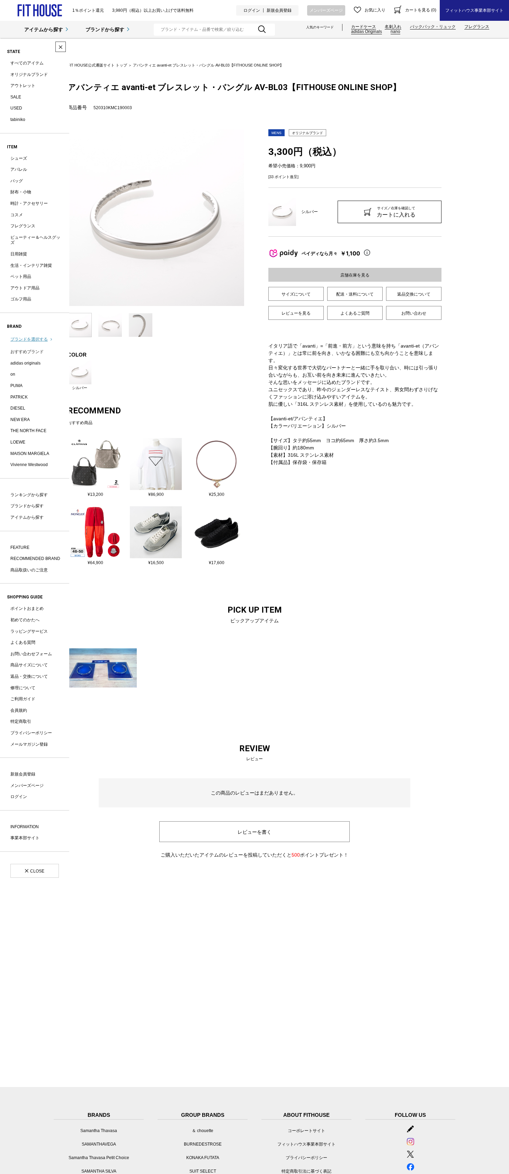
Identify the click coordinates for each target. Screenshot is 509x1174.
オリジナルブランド (29, 74)
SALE (15, 97)
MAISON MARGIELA (29, 453)
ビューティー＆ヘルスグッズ (35, 240)
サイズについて (296, 294)
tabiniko (17, 119)
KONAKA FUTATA (202, 1157)
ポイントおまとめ (27, 608)
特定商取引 (20, 721)
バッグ (16, 180)
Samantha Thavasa (98, 1130)
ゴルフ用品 (20, 299)
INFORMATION (24, 826)
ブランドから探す (105, 29)
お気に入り (375, 10)
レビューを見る (296, 313)
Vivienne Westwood (29, 464)
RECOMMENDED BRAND (35, 558)
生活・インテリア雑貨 (31, 265)
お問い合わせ (413, 313)
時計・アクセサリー (29, 203)
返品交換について (413, 294)
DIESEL (17, 408)
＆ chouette (202, 1130)
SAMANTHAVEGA (99, 1144)
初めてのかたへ (24, 619)
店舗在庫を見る (354, 275)
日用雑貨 (18, 254)
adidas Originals (366, 31)
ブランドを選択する (29, 339)
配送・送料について (355, 294)
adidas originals (25, 363)
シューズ (18, 158)
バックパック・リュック (433, 26)
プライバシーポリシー (31, 732)
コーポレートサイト (306, 1130)
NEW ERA (20, 419)
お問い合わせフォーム (31, 653)
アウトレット (22, 85)
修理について (22, 687)
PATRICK (19, 397)
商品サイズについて (29, 665)
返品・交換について (29, 676)
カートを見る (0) (420, 10)
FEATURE (19, 547)
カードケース (363, 26)
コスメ (16, 214)
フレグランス (476, 26)
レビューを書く (254, 832)
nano (395, 31)
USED (16, 108)
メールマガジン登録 (29, 744)
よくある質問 (22, 642)
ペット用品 (20, 276)
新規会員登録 (279, 10)
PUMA (16, 385)
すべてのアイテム (27, 63)
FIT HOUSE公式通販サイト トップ (97, 65)
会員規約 (18, 710)
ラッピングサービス (29, 631)
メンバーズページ (326, 10)
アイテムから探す (43, 29)
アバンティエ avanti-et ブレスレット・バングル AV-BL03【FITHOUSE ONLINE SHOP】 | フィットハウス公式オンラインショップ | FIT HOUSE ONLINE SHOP (39, 10)
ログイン (251, 10)
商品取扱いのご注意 (29, 570)
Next (249, 217)
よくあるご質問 (354, 313)
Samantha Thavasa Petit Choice (99, 1157)
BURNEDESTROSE (203, 1144)
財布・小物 (20, 192)
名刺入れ (393, 26)
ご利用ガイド (22, 698)
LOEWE (17, 442)
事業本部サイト (24, 837)
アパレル (18, 169)
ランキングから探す (29, 494)
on (12, 374)
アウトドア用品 (24, 288)
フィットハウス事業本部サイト (474, 10)
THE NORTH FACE (28, 430)
